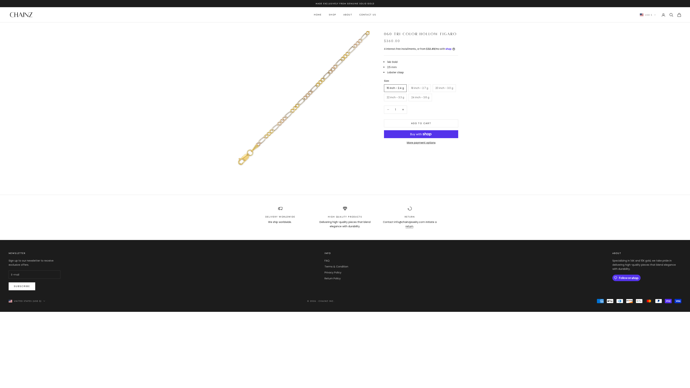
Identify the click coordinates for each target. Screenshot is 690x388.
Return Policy (333, 278)
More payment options (421, 142)
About (347, 14)
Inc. (332, 301)
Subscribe (22, 286)
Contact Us (367, 14)
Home (318, 14)
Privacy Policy (333, 272)
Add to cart (421, 123)
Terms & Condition (336, 266)
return (409, 226)
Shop (332, 14)
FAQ (327, 260)
